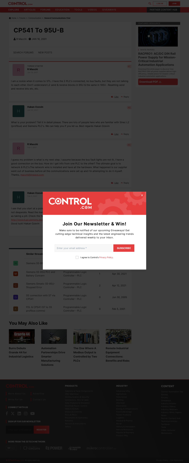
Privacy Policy (106, 257)
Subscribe (124, 247)
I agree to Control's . (96, 257)
